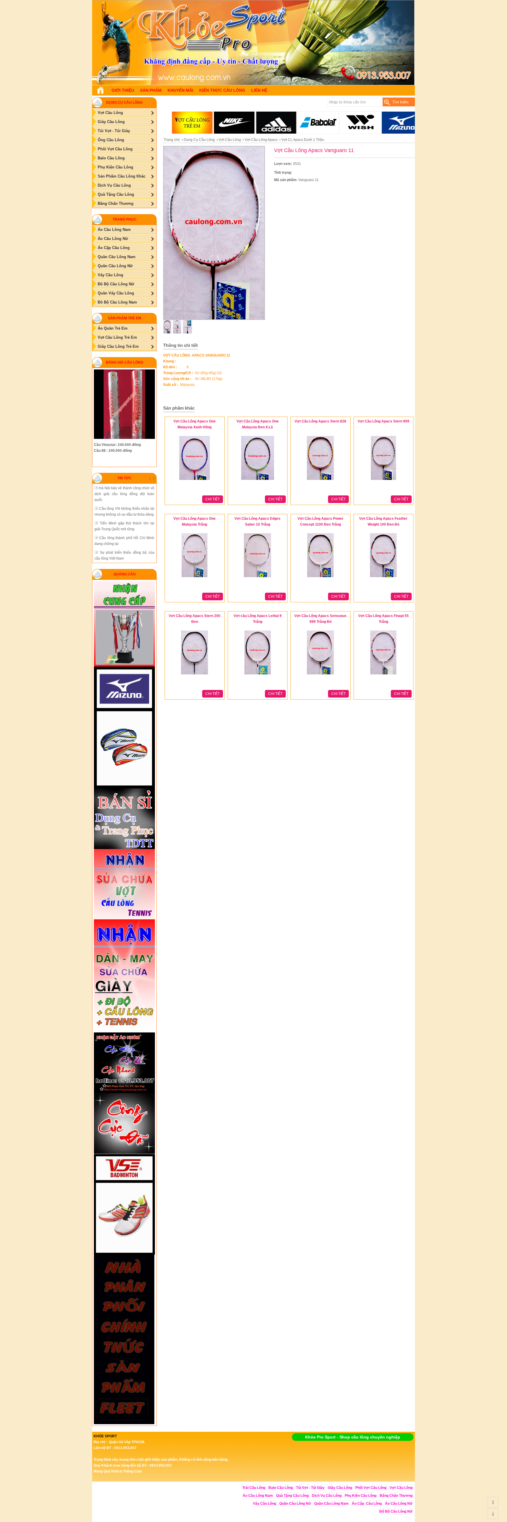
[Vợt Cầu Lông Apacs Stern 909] (383, 480)
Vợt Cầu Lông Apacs (261, 140)
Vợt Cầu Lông (230, 140)
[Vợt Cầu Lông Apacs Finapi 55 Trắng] (383, 675)
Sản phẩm (151, 90)
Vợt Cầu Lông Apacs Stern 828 (320, 421)
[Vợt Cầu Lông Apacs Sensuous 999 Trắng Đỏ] (320, 675)
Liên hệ (259, 90)
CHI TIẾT (212, 499)
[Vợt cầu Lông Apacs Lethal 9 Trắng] (257, 675)
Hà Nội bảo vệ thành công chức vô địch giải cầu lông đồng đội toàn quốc (124, 494)
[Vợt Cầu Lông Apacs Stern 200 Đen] (194, 675)
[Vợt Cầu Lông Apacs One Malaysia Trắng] (194, 577)
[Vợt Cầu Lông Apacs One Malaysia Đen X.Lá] (257, 480)
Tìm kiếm (400, 102)
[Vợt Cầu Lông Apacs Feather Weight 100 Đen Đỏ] (383, 577)
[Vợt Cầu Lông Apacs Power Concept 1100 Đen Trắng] (320, 577)
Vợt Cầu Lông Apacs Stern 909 (383, 421)
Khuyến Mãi (180, 90)
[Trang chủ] (100, 90)
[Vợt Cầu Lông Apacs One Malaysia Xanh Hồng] (194, 480)
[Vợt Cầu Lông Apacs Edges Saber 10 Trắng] (257, 577)
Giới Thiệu (122, 90)
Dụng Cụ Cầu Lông (199, 140)
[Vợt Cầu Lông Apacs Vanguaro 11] (253, 84)
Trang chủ (172, 140)
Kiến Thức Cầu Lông (222, 90)
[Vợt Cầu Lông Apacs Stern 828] (320, 480)
